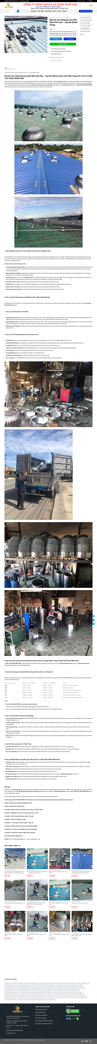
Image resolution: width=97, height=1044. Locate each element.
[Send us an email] (91, 1)
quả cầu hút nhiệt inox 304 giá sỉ (11, 992)
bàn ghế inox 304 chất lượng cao (31, 983)
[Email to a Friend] (56, 60)
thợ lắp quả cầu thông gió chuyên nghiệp (78, 997)
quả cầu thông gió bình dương (61, 992)
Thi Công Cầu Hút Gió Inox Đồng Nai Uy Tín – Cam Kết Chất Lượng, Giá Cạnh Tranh (82, 872)
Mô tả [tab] (5, 69)
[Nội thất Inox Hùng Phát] (11, 5)
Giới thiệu (41, 11)
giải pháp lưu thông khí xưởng (37, 987)
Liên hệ (64, 11)
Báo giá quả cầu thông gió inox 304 (80, 903)
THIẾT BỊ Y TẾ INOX (86, 25)
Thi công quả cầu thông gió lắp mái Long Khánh (36, 935)
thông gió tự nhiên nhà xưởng (63, 997)
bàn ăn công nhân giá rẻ (21, 985)
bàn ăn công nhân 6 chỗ (10, 985)
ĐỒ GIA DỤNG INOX (86, 23)
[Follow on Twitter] (90, 1)
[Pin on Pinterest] (58, 60)
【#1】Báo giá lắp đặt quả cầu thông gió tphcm (58, 903)
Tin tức (59, 11)
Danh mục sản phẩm (86, 17)
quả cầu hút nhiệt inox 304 (59, 990)
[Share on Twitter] (53, 60)
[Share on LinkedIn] (61, 60)
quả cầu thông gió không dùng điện (39, 994)
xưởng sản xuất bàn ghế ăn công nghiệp (31, 999)
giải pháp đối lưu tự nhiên (62, 987)
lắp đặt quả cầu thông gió (10, 990)
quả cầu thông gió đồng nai (25, 997)
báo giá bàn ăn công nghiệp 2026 (47, 985)
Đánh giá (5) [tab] (11, 69)
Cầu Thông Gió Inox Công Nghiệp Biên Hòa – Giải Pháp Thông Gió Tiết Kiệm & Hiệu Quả (14, 872)
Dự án (54, 11)
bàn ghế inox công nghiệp (44, 983)
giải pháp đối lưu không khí (50, 987)
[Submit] (18, 11)
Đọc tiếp (7, 875)
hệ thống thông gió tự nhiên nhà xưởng (77, 987)
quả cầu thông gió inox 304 (10, 994)
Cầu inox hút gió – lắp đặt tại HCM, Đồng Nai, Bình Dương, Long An (82, 935)
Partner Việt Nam (40, 1040)
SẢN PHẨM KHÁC (85, 28)
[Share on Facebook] (51, 60)
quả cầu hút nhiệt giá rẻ (38, 990)
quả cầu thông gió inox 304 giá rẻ (24, 994)
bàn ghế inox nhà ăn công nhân (57, 983)
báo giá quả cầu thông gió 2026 (75, 985)
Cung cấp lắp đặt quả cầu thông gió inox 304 (14, 903)
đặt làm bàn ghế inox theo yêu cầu (48, 999)
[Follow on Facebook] (87, 1)
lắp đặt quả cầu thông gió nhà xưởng (24, 990)
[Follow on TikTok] (72, 1018)
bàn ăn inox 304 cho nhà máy (33, 985)
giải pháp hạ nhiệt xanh (25, 987)
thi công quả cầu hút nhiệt (38, 997)
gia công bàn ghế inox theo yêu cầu (12, 987)
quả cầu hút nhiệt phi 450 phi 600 (37, 992)
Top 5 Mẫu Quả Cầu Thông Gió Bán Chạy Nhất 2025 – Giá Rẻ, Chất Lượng (36, 903)
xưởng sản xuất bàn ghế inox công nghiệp (13, 999)
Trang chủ (34, 11)
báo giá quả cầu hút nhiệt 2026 (61, 985)
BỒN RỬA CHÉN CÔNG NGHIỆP (85, 32)
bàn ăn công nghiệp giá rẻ (70, 983)
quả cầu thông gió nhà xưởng (78, 994)
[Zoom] (6, 51)
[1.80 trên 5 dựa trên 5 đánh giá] (63, 29)
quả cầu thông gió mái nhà (53, 994)
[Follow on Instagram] (89, 1)
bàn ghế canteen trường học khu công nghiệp (14, 983)
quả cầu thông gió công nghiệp (74, 992)
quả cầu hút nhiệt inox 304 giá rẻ (72, 990)
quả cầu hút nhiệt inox (48, 990)
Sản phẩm (48, 11)
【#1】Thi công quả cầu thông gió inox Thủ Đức (59, 935)
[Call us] (77, 1018)
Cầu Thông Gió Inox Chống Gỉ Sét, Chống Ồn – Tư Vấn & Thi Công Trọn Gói (37, 872)
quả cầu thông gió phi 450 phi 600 (12, 997)
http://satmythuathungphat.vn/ (17, 839)
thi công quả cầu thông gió (50, 997)
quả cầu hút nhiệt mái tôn (24, 992)
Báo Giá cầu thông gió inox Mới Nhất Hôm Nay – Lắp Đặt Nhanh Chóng (21, 72)
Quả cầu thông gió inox (65, 17)
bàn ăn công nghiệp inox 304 (83, 983)
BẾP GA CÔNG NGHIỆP (87, 20)
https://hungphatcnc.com (33, 839)
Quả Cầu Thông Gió (49, 992)
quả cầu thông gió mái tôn (65, 994)
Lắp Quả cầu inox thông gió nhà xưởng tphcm (13, 935)
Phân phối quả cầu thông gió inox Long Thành (58, 872)
